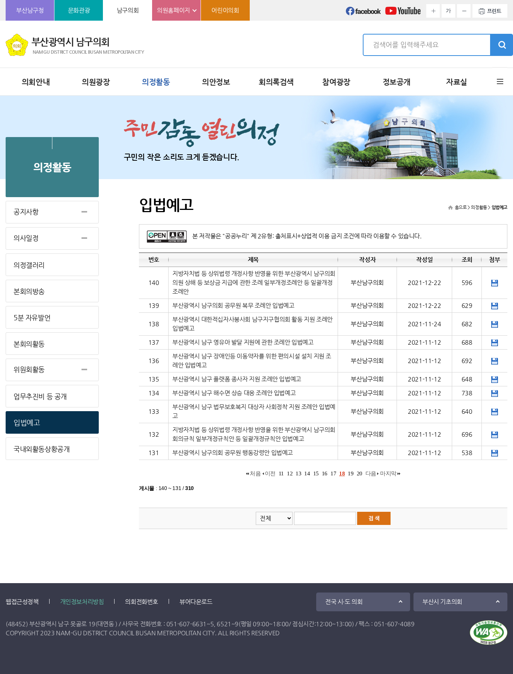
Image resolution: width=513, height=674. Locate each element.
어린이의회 (225, 10)
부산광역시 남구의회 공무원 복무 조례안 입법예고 (233, 305)
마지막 (388, 473)
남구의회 (128, 10)
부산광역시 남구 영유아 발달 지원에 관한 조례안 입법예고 (243, 342)
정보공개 (396, 82)
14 (307, 473)
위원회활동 (29, 369)
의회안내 (36, 82)
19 (350, 473)
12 (290, 473)
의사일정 (26, 238)
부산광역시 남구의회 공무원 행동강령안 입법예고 (232, 452)
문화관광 (79, 10)
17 (333, 473)
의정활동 (156, 82)
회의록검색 (276, 82)
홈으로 (461, 207)
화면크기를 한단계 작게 (464, 11)
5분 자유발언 (32, 317)
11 (281, 473)
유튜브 (403, 13)
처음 (255, 473)
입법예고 (27, 423)
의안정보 (216, 82)
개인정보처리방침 (82, 601)
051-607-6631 (186, 623)
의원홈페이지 (173, 10)
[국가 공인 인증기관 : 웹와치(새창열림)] (488, 632)
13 (298, 473)
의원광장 (96, 82)
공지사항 (26, 212)
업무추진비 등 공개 (40, 396)
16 (324, 473)
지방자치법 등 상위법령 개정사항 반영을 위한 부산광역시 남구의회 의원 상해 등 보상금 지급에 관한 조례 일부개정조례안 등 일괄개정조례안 (253, 282)
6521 (224, 623)
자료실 (456, 82)
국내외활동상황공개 (41, 449)
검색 (501, 45)
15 (316, 473)
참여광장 (336, 82)
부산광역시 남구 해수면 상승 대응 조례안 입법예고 (234, 393)
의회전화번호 (141, 601)
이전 (270, 473)
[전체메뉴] (499, 81)
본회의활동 (29, 344)
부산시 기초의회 (442, 601)
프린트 (494, 11)
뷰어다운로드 (196, 601)
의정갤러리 (29, 265)
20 (359, 473)
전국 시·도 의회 (343, 601)
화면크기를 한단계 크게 (433, 11)
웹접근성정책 (22, 601)
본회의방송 (29, 291)
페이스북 (364, 13)
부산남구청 (30, 10)
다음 (370, 473)
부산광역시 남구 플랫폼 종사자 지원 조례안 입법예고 (236, 379)
